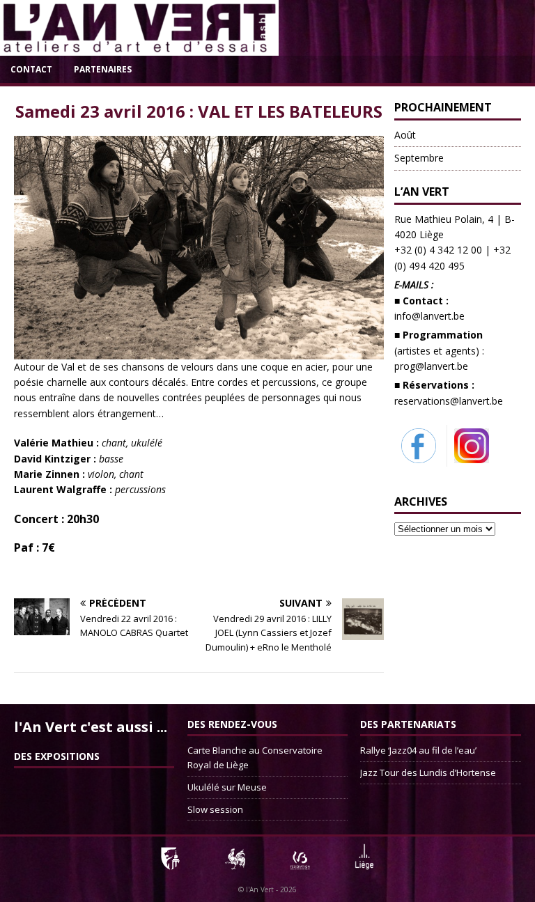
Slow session (215, 809)
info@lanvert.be (429, 315)
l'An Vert (260, 889)
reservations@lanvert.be (448, 400)
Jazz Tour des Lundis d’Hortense (428, 772)
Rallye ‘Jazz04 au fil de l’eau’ (418, 750)
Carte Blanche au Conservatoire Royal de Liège (255, 757)
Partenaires (103, 69)
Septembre (419, 157)
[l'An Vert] (139, 47)
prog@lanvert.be (431, 366)
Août (405, 134)
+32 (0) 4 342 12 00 (438, 249)
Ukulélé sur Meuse (227, 787)
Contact (31, 69)
